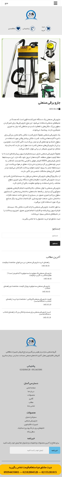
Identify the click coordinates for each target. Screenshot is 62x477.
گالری (31, 398)
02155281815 (49, 472)
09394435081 (11, 472)
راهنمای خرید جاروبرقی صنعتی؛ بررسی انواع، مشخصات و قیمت (25, 262)
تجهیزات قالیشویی (31, 424)
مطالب (31, 402)
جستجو (55, 243)
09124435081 (37, 370)
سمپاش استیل (31, 417)
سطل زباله (31, 431)
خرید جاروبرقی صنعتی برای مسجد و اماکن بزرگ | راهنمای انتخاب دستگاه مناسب (27, 313)
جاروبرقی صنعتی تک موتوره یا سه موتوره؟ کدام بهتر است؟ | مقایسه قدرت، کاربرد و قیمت (29, 274)
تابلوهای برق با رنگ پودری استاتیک (31, 428)
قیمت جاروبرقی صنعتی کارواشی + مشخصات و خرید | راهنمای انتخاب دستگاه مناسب (28, 300)
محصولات (31, 395)
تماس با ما (31, 406)
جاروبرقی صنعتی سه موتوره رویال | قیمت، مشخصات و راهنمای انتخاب (26, 287)
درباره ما (31, 391)
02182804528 (30, 472)
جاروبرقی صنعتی (31, 420)
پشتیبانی (26, 28)
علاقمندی (11, 28)
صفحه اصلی (31, 388)
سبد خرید (43, 28)
